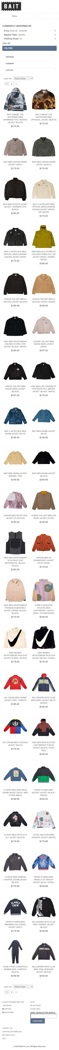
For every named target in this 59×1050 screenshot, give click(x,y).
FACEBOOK (7, 1005)
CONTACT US (7, 1028)
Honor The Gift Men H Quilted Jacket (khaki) (43, 300)
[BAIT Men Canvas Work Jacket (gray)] (15, 147)
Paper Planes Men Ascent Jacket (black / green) (44, 792)
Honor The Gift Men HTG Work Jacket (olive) (43, 516)
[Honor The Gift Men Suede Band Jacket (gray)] (44, 326)
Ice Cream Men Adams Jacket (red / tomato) (15, 698)
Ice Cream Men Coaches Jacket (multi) (15, 743)
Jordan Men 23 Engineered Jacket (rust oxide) (44, 560)
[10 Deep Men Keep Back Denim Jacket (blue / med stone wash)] (15, 775)
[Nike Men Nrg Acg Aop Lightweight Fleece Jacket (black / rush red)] (44, 727)
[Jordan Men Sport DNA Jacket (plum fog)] (15, 500)
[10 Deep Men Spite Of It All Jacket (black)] (15, 820)
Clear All (6, 43)
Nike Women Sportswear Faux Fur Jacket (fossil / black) (15, 655)
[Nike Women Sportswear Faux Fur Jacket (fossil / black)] (15, 638)
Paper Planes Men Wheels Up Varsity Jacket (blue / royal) (43, 879)
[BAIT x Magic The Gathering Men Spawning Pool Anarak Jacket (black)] (15, 99)
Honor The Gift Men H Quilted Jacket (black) (15, 300)
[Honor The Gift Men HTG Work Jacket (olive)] (44, 500)
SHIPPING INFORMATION (11, 1032)
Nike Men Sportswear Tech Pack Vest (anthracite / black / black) (15, 561)
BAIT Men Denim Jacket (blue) (43, 432)
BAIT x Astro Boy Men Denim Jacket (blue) (15, 432)
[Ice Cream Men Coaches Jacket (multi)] (15, 727)
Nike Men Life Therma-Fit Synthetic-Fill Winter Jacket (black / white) (43, 389)
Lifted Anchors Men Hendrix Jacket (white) (44, 836)
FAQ (4, 1038)
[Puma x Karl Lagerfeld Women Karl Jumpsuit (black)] (15, 952)
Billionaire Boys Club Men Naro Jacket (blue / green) (43, 700)
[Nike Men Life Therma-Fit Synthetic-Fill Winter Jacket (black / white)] (44, 371)
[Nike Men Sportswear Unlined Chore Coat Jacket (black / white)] (15, 326)
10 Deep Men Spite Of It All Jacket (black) (15, 836)
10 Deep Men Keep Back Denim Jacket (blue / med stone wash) (15, 792)
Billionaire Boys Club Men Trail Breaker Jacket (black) (43, 969)
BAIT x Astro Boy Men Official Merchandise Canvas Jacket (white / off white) (43, 208)
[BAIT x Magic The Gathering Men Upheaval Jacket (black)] (44, 99)
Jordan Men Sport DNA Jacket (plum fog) (15, 516)
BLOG (32, 1002)
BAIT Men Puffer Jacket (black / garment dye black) (15, 207)
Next (16, 84)
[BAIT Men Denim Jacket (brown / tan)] (15, 458)
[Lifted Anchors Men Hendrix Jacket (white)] (44, 820)
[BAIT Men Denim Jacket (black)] (44, 458)
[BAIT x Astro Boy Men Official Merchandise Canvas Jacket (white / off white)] (44, 189)
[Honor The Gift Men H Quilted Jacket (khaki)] (44, 284)
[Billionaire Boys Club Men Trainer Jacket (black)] (44, 907)
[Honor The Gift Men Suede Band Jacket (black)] (15, 371)
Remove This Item (55, 30)
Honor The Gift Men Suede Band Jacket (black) (15, 389)
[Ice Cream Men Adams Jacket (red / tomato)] (15, 682)
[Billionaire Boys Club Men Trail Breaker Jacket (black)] (44, 952)
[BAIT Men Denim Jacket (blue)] (44, 416)
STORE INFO (35, 1009)
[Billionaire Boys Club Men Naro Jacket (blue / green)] (44, 682)
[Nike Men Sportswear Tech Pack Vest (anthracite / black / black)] (15, 543)
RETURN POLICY (8, 1035)
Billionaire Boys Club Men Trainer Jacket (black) (43, 924)
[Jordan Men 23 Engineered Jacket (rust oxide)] (44, 543)
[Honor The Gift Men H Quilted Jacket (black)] (15, 284)
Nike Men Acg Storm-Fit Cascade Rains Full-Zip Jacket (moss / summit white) (44, 255)
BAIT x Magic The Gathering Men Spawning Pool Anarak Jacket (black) (15, 118)
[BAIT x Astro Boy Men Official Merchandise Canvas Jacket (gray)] (15, 237)
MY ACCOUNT (35, 1005)
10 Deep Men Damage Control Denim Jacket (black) (15, 879)
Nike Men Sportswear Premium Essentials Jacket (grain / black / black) (15, 609)
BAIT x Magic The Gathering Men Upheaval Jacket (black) (43, 117)
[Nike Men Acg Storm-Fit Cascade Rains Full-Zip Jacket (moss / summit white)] (44, 237)
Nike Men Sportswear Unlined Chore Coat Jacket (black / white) (15, 344)
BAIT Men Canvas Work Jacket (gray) (15, 163)
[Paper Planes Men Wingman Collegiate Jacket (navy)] (15, 907)
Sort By (7, 78)
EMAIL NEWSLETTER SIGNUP (43, 1012)
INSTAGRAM (9, 1012)
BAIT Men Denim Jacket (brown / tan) (15, 474)
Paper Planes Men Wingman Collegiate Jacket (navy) (15, 924)
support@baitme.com (14, 1002)
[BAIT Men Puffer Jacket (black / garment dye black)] (15, 189)
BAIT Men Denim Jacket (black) (43, 474)
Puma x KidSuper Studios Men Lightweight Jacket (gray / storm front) (43, 609)
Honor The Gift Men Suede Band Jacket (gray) (43, 344)
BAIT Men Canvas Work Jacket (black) (43, 163)
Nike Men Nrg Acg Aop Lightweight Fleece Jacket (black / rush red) (43, 746)
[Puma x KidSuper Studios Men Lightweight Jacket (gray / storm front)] (44, 590)
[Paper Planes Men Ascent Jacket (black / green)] (44, 775)
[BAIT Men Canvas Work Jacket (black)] (44, 147)
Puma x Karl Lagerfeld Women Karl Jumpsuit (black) (15, 969)
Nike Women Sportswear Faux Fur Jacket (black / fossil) (43, 655)
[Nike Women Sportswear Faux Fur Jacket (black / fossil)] (44, 638)
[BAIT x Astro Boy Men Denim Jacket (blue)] (15, 416)
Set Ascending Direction (36, 78)
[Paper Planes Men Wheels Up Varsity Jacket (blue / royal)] (44, 862)
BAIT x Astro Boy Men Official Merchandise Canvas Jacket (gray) (15, 254)
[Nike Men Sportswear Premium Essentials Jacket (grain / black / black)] (15, 590)
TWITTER (7, 1009)
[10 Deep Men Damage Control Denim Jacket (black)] (15, 862)
